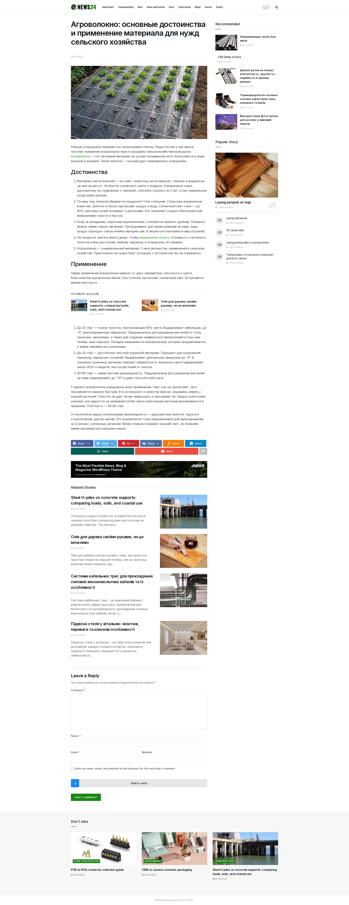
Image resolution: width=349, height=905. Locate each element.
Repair (198, 7)
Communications (126, 7)
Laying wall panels (236, 218)
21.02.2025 (247, 107)
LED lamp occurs (229, 57)
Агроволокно (80, 156)
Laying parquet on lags (233, 202)
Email (75, 752)
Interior (208, 7)
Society (219, 7)
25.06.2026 (79, 593)
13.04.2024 (248, 128)
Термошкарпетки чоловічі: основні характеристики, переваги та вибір (259, 98)
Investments (108, 7)
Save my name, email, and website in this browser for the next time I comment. (125, 768)
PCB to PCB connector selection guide (97, 870)
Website (147, 752)
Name (76, 736)
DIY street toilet (235, 230)
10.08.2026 (79, 875)
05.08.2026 (98, 314)
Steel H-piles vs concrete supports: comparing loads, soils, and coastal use (109, 305)
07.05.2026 (248, 86)
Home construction (156, 7)
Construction (184, 7)
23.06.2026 (79, 635)
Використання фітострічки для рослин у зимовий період (259, 119)
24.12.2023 (77, 56)
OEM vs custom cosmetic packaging (167, 870)
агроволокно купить (154, 237)
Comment (78, 690)
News (140, 7)
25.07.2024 (248, 45)
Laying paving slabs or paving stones (247, 242)
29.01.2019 (225, 61)
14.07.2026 (168, 310)
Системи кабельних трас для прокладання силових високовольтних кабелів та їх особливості (112, 582)
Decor (171, 7)
